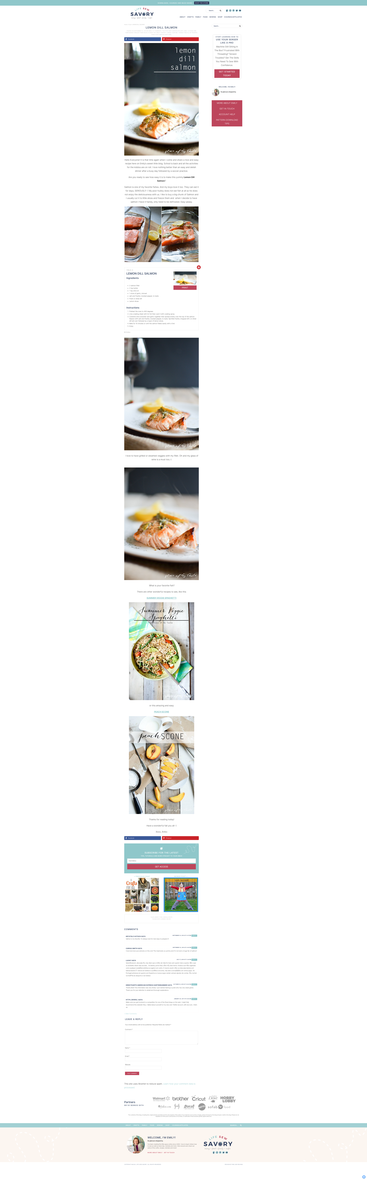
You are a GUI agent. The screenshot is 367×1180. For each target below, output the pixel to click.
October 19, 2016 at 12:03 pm (182, 984)
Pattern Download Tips (227, 122)
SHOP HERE (168, 34)
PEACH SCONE (161, 712)
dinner (163, 919)
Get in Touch (227, 108)
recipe (168, 919)
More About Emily (227, 103)
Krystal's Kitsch (133, 936)
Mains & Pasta (167, 917)
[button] (196, 46)
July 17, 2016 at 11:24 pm (184, 959)
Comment (129, 1029)
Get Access (161, 866)
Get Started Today (227, 73)
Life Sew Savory (142, 13)
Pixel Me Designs (237, 1164)
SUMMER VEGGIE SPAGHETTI (161, 598)
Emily (150, 31)
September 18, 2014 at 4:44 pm (182, 947)
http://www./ (132, 1000)
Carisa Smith (131, 948)
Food (130, 24)
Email (127, 1056)
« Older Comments (130, 1014)
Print (185, 287)
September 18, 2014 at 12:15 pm (182, 935)
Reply (194, 935)
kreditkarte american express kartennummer (146, 985)
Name (127, 1048)
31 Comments (157, 31)
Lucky (128, 960)
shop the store (201, 3)
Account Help (227, 114)
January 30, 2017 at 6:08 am (182, 998)
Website (127, 1065)
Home (125, 24)
